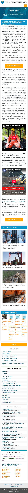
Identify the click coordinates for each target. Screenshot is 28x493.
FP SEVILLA (17, 476)
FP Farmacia (5, 441)
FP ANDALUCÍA (5, 371)
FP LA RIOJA (17, 473)
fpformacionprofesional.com (14, 489)
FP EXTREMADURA (6, 394)
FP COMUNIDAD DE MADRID (8, 388)
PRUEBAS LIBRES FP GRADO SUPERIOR (10, 358)
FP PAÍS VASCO (5, 399)
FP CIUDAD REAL (5, 469)
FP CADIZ (17, 467)
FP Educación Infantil (7, 447)
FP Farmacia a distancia (7, 444)
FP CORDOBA (18, 469)
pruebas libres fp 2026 (9, 458)
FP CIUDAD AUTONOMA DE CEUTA (9, 381)
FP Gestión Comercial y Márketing (10, 415)
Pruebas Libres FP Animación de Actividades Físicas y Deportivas (12, 428)
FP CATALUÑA (5, 380)
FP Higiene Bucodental (7, 418)
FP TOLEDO (4, 477)
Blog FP (15, 11)
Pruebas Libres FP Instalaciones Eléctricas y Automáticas (13, 424)
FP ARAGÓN (4, 373)
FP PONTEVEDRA (6, 476)
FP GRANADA (18, 470)
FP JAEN (4, 473)
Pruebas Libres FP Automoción (9, 431)
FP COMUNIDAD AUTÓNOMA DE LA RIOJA (11, 387)
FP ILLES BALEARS (6, 397)
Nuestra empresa (14, 486)
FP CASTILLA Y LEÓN (6, 378)
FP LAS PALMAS (5, 474)
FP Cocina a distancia (7, 409)
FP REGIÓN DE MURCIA (7, 402)
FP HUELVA (17, 472)
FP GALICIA (4, 395)
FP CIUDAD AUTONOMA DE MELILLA (9, 383)
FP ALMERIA (4, 467)
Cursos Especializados (7, 362)
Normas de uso (8, 484)
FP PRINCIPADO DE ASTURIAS (8, 400)
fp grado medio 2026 (21, 456)
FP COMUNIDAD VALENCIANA (8, 392)
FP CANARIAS (5, 374)
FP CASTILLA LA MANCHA (7, 376)
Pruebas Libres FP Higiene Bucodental (11, 434)
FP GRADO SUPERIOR (6, 351)
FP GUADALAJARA (6, 472)
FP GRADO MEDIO (5, 353)
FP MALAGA (17, 474)
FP (11, 11)
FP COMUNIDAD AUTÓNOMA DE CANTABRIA (11, 385)
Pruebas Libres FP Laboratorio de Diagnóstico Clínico (13, 438)
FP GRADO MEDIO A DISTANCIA (8, 356)
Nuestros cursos (19, 484)
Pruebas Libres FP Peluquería (9, 420)
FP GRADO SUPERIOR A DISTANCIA (9, 355)
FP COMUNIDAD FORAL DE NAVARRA (10, 390)
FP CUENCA (4, 470)
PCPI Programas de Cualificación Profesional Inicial (13, 364)
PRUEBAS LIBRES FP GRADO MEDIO (9, 360)
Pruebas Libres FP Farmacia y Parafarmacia (12, 412)
